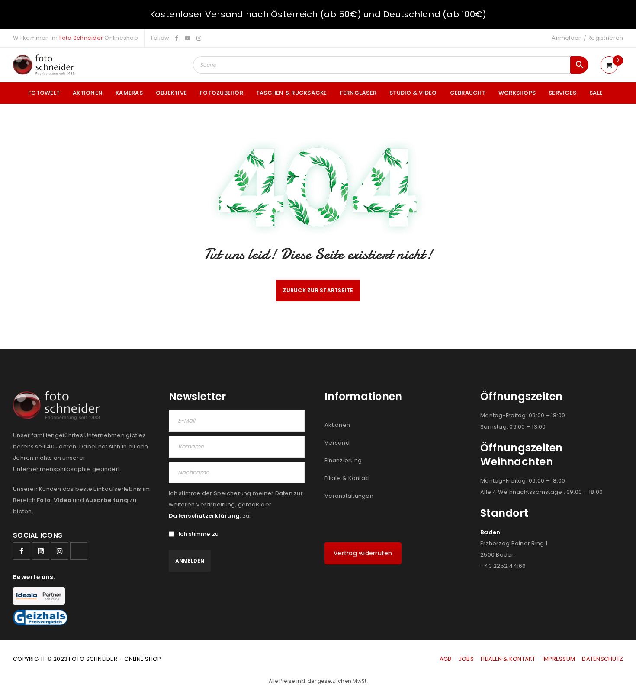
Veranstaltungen (348, 496)
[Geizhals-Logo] (40, 617)
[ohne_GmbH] (59, 405)
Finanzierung (343, 460)
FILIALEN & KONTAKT (508, 659)
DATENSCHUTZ (602, 659)
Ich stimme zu (198, 534)
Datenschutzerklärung (204, 516)
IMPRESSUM (559, 659)
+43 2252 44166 (503, 566)
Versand (337, 443)
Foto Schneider (81, 38)
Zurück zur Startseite (318, 290)
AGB (446, 659)
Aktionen (337, 425)
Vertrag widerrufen (363, 553)
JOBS (466, 659)
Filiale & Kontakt (347, 478)
